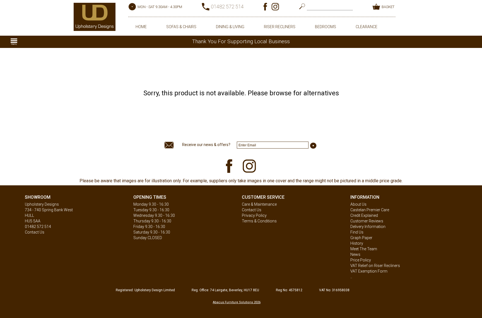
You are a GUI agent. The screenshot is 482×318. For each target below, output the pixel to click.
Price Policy (360, 260)
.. (351, 277)
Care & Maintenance (259, 204)
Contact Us (34, 232)
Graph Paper (361, 238)
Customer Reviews (366, 221)
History (356, 243)
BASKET (388, 7)
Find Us (356, 232)
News (355, 254)
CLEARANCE (366, 27)
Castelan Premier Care (369, 210)
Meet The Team (363, 249)
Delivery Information (367, 226)
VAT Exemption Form (368, 271)
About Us (358, 204)
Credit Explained (364, 215)
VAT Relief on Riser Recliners (375, 265)
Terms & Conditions (259, 221)
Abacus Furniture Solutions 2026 (237, 302)
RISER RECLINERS (279, 27)
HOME (141, 27)
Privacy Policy (254, 215)
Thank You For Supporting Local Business (241, 41)
